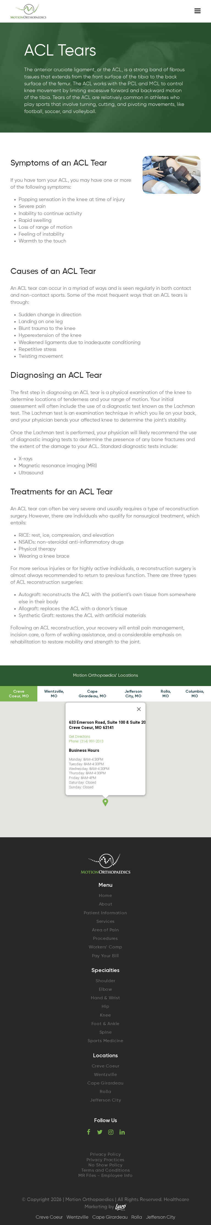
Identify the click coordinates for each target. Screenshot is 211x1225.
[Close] (139, 709)
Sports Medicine (105, 1041)
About (105, 904)
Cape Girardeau (105, 1083)
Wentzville (105, 1075)
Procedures (105, 939)
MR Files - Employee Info (105, 1176)
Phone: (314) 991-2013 (86, 741)
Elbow (105, 989)
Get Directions (79, 736)
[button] (105, 802)
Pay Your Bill (105, 956)
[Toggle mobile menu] (198, 11)
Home (105, 896)
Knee (105, 1015)
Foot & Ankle (105, 1024)
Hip (105, 1006)
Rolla (105, 1092)
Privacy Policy (105, 1154)
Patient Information (105, 913)
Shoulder (105, 981)
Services (105, 922)
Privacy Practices (106, 1160)
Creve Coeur (106, 1066)
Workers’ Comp (105, 947)
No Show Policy (105, 1165)
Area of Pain (105, 930)
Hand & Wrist (105, 998)
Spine (105, 1032)
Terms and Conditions (105, 1170)
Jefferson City (105, 1100)
